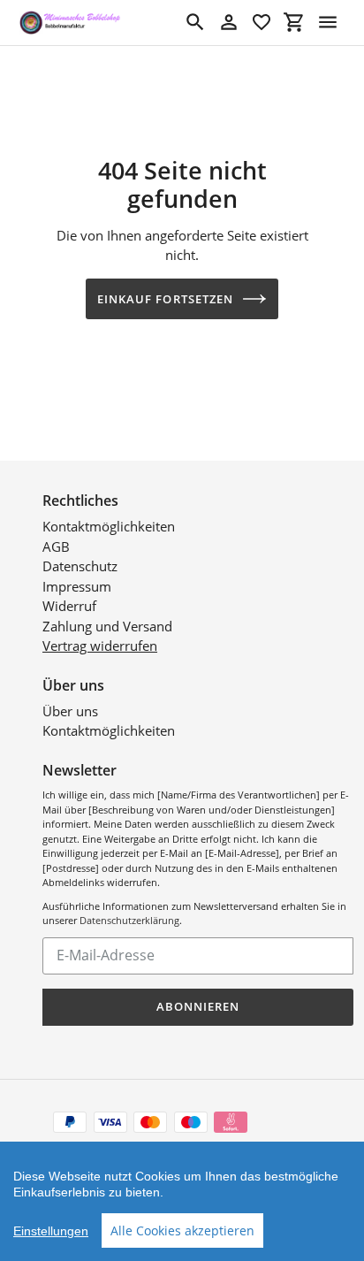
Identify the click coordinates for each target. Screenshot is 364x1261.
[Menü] (328, 22)
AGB (56, 546)
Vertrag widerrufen (99, 645)
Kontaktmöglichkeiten (108, 526)
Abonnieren (197, 1006)
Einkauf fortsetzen (165, 299)
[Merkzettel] (261, 22)
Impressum (76, 586)
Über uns (70, 711)
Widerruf (69, 606)
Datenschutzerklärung (129, 920)
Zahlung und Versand (107, 626)
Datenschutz (80, 566)
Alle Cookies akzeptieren (182, 1230)
